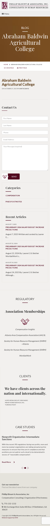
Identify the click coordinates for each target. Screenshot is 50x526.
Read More (6, 462)
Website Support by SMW (10, 518)
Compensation (13, 195)
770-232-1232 (10, 503)
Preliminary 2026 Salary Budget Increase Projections (25, 228)
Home (6, 64)
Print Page (23, 68)
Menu (6, 14)
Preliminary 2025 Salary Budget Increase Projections (25, 247)
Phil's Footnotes (14, 202)
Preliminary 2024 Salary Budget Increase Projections (25, 266)
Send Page (10, 68)
